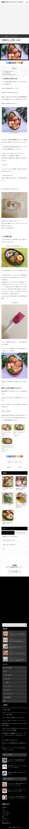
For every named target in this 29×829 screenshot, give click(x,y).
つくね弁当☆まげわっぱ (7, 71)
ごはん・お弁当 (7, 675)
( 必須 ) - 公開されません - (9, 544)
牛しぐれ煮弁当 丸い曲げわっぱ (10, 740)
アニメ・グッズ (7, 686)
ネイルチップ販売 (7, 667)
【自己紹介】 (4, 807)
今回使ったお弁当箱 (5, 411)
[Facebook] (3, 823)
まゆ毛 (7, 682)
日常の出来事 (7, 697)
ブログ (5, 671)
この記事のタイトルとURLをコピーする (14, 461)
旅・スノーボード (8, 693)
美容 (5, 701)
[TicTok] (9, 823)
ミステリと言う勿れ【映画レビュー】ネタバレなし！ (14, 717)
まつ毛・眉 (6, 678)
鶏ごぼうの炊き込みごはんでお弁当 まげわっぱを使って (6, 447)
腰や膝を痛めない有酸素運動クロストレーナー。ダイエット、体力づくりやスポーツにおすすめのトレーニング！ (14, 735)
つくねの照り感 (6, 72)
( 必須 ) (9, 540)
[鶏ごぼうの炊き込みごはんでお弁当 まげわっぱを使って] (6, 441)
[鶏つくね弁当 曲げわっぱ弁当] (6, 427)
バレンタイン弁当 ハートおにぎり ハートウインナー (14, 720)
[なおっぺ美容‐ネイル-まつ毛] (4, 2)
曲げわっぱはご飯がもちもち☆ (9, 74)
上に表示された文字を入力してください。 (14, 566)
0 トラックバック (21, 532)
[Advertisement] (14, 19)
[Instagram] (7, 823)
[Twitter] (5, 823)
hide (15, 68)
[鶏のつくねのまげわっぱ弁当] (19, 427)
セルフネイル (7, 689)
